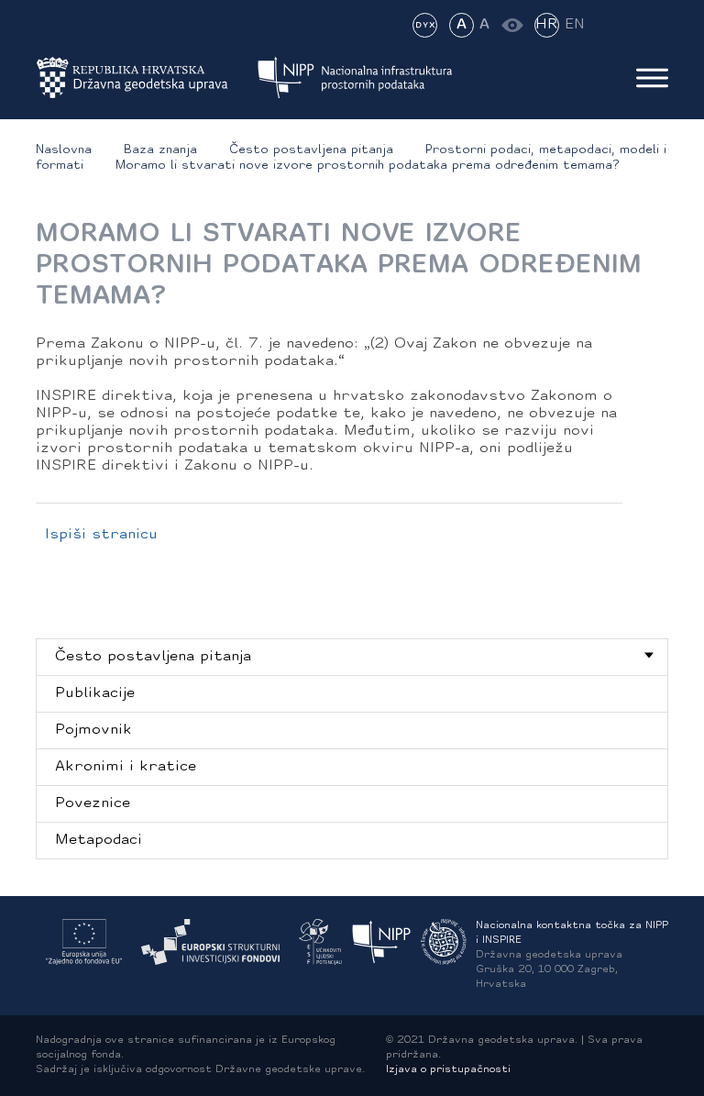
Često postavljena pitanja (311, 150)
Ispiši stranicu (101, 534)
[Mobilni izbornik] (652, 78)
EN (575, 24)
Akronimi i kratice (125, 766)
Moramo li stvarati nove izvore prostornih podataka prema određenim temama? (368, 166)
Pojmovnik (93, 730)
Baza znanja (160, 150)
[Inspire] (444, 942)
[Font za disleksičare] (424, 25)
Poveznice (92, 803)
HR (546, 24)
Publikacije (95, 693)
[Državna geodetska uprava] (144, 78)
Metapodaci (98, 840)
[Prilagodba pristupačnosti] (511, 25)
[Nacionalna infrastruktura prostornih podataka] (355, 78)
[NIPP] (382, 942)
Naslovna (64, 150)
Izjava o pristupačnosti (448, 1070)
